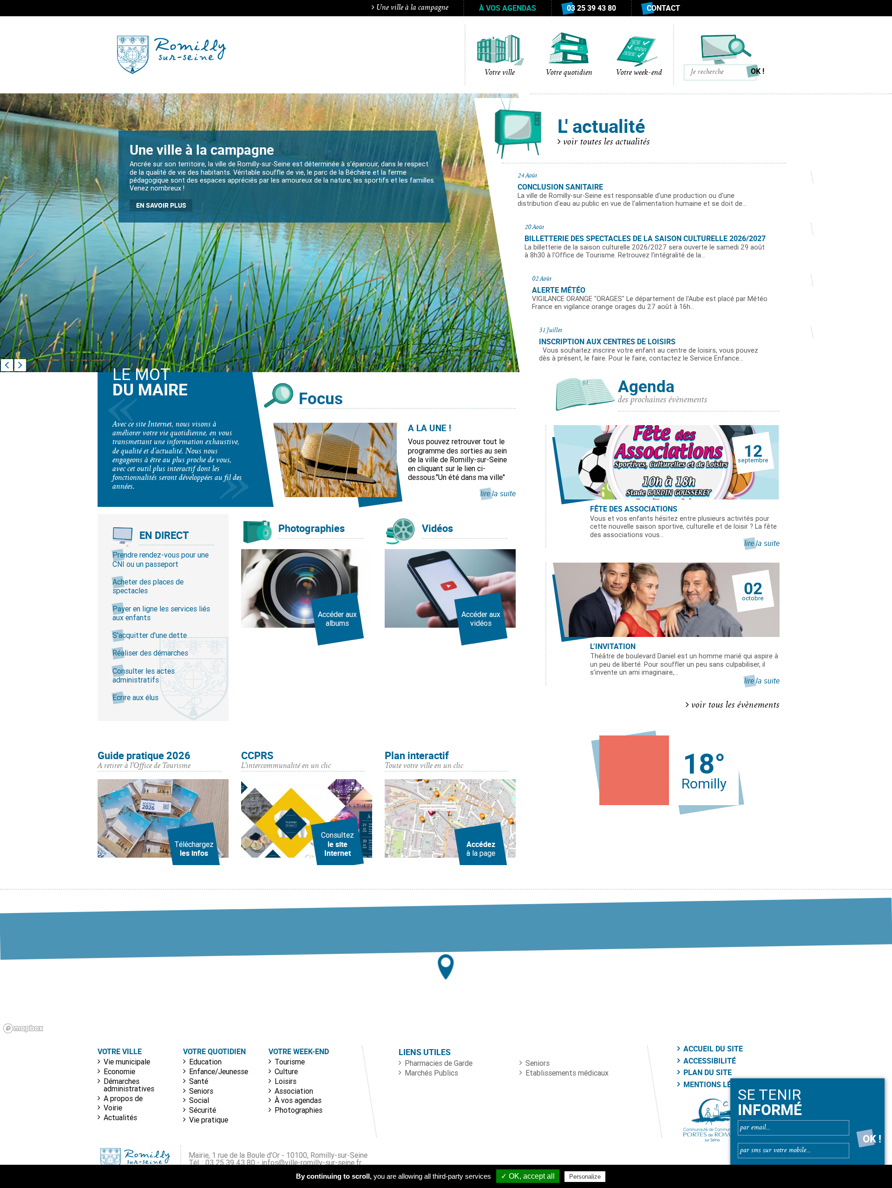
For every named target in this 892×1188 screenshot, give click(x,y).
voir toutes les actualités (605, 142)
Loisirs (285, 1081)
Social (199, 1100)
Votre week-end (639, 73)
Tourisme (290, 1061)
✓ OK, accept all (528, 1176)
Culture (286, 1071)
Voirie (113, 1107)
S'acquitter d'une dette (149, 635)
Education (205, 1061)
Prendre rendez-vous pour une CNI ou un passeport (160, 559)
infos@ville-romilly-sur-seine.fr (311, 1162)
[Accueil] (171, 54)
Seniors (201, 1091)
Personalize (585, 1176)
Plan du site (707, 1072)
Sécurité (202, 1110)
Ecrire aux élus (135, 697)
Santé (198, 1081)
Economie (119, 1071)
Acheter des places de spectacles (148, 586)
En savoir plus (161, 205)
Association (294, 1091)
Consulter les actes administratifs (143, 675)
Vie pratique (208, 1119)
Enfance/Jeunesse (218, 1071)
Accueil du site (713, 1048)
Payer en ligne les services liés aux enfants (161, 613)
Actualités (120, 1117)
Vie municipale (127, 1061)
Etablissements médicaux (567, 1072)
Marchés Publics (431, 1072)
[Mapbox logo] (23, 1028)
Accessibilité (709, 1060)
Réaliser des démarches (150, 652)
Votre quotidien (569, 73)
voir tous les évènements (734, 705)
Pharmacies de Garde (438, 1063)
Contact (663, 8)
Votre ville (500, 73)
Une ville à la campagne (411, 8)
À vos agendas (507, 8)
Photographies (298, 1110)
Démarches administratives (129, 1084)
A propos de (123, 1098)
